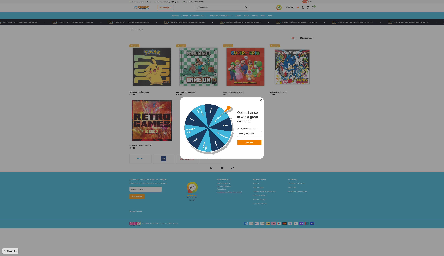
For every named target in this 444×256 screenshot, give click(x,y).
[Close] (261, 100)
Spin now (249, 143)
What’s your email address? (247, 128)
